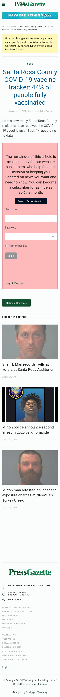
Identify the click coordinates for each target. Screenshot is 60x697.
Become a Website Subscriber (31, 201)
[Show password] (52, 236)
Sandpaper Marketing (36, 692)
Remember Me (17, 245)
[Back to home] (30, 4)
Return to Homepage (16, 302)
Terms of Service (38, 683)
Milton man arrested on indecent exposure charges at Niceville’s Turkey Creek (29, 495)
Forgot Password (15, 283)
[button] (3, 4)
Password (10, 227)
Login (5, 667)
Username (11, 209)
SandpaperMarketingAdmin (40, 110)
